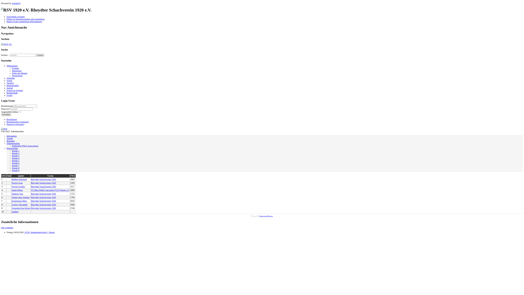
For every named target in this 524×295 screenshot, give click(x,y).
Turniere (10, 83)
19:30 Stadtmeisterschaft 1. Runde (39, 232)
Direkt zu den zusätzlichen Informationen (24, 21)
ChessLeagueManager (266, 216)
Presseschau (17, 76)
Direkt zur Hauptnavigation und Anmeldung (26, 19)
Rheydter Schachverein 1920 (43, 179)
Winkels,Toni (17, 194)
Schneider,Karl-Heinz (21, 208)
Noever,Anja (17, 183)
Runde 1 (15, 151)
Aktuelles (11, 78)
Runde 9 (15, 170)
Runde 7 (15, 165)
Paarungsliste (12, 148)
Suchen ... (5, 55)
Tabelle (10, 138)
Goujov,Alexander (20, 204)
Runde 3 (15, 156)
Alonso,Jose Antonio (21, 197)
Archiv (10, 95)
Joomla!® (16, 3)
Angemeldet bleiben (9, 112)
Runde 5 (15, 161)
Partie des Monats (19, 73)
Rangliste (11, 141)
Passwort (5, 109)
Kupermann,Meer (19, 201)
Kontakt (15, 68)
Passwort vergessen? (15, 124)
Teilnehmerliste (13, 143)
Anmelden (6, 115)
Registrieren (12, 119)
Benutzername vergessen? (18, 122)
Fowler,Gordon (18, 186)
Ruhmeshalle (12, 93)
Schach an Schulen (15, 90)
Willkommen (12, 66)
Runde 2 (15, 153)
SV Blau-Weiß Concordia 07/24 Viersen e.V (50, 190)
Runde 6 (15, 163)
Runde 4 (15, 158)
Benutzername (7, 106)
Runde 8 (15, 168)
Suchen (40, 55)
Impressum (16, 71)
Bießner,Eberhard (19, 179)
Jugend (10, 88)
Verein (9, 80)
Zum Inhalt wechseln (16, 17)
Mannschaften (13, 85)
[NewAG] (6, 44)
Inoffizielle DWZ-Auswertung (25, 146)
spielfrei (15, 212)
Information (12, 136)
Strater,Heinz (17, 190)
